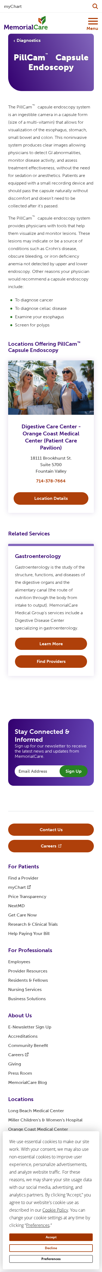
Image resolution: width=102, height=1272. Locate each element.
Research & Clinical (33, 924)
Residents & (28, 980)
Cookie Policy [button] (55, 1210)
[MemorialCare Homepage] (26, 23)
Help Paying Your (29, 933)
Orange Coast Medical (38, 1129)
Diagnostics (29, 40)
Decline (51, 1248)
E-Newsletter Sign (29, 1027)
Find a (23, 878)
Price (27, 896)
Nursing (25, 989)
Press (20, 1073)
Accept (51, 1237)
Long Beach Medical (36, 1110)
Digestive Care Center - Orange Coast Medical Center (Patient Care (51, 437)
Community (28, 1045)
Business (27, 998)
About (20, 1015)
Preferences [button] (38, 1225)
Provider (27, 971)
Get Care (22, 915)
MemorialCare (27, 1082)
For (23, 866)
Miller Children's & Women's (45, 1120)
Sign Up (74, 771)
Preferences (51, 1259)
